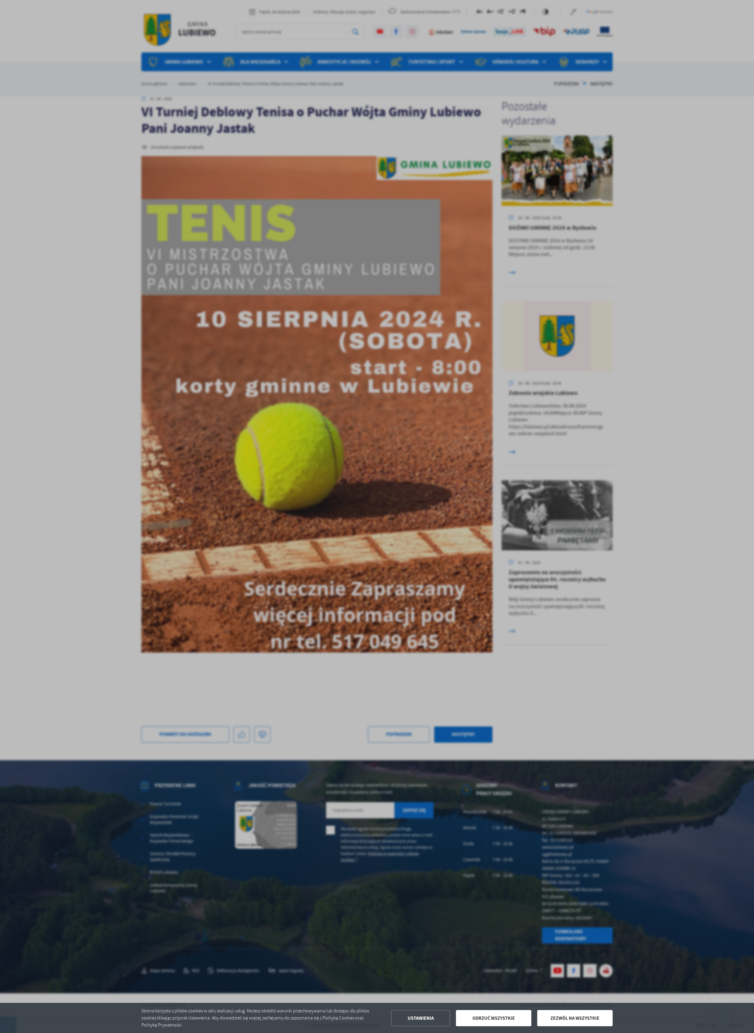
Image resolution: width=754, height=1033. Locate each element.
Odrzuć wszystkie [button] (493, 1018)
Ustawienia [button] (421, 1018)
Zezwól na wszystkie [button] (574, 1018)
